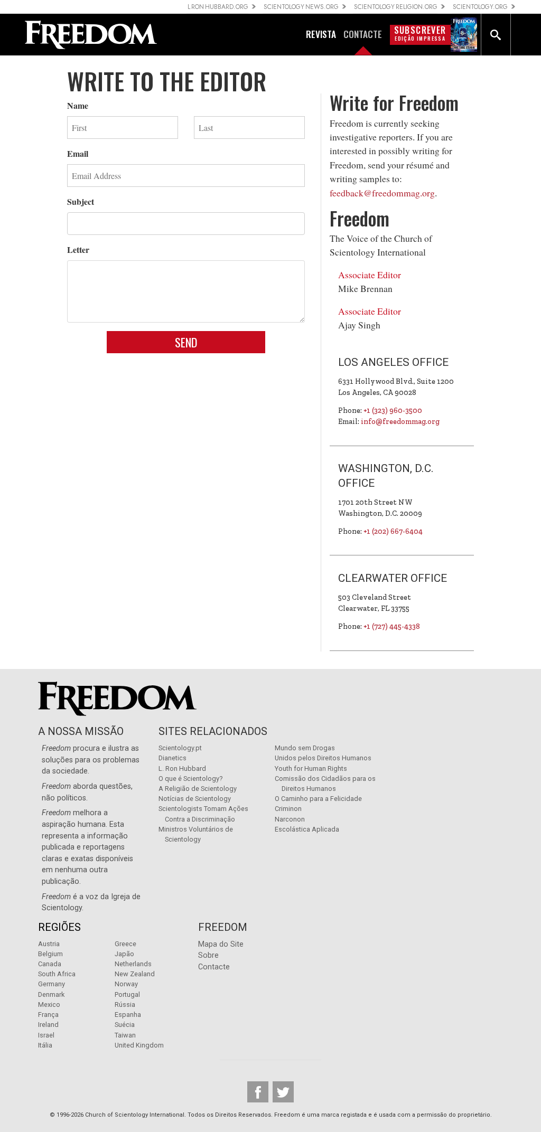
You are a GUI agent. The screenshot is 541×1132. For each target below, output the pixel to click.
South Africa (57, 974)
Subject (80, 201)
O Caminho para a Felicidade (318, 799)
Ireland (48, 1025)
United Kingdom (139, 1045)
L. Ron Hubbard (182, 768)
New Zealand (135, 974)
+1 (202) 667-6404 (393, 531)
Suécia (125, 1025)
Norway (126, 984)
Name (77, 105)
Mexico (49, 1004)
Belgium (50, 954)
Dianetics (172, 758)
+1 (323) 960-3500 (392, 410)
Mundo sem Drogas (305, 748)
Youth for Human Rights (311, 768)
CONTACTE (362, 34)
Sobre (208, 955)
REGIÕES (59, 927)
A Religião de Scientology (197, 789)
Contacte (214, 967)
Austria (49, 944)
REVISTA (321, 34)
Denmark (51, 994)
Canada (49, 964)
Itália (45, 1045)
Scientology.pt (180, 748)
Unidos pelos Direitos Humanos (323, 758)
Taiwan (125, 1035)
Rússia (125, 1004)
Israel (46, 1035)
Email (77, 153)
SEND (186, 342)
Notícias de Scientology (194, 799)
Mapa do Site (221, 944)
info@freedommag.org (400, 421)
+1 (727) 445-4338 (391, 626)
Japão (124, 954)
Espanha (128, 1014)
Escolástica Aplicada (307, 829)
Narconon (290, 819)
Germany (51, 984)
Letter (78, 249)
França (48, 1014)
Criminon (288, 809)
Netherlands (133, 964)
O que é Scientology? (190, 778)
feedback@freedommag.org (382, 192)
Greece (125, 944)
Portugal (127, 994)
